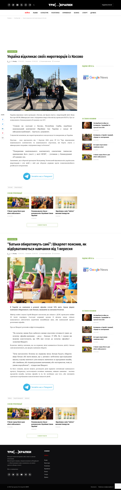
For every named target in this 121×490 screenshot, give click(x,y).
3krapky (15, 61)
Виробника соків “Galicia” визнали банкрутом (64, 212)
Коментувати (42, 225)
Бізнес (76, 13)
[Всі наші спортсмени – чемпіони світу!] (87, 147)
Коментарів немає (46, 61)
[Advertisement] (60, 34)
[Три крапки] (60, 5)
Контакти (93, 487)
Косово (10, 187)
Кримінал (67, 13)
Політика (55, 13)
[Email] (2, 137)
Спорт (84, 13)
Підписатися (107, 5)
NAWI (27, 487)
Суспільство (12, 51)
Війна (9, 398)
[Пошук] (34, 5)
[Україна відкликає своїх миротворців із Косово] (42, 88)
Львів (35, 13)
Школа (27, 398)
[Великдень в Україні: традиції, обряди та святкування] (87, 137)
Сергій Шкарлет (18, 398)
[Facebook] (2, 119)
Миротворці (18, 187)
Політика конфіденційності (106, 487)
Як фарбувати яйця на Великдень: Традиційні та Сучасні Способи (101, 125)
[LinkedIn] (2, 128)
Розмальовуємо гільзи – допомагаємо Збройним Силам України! (42, 213)
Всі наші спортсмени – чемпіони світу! (100, 146)
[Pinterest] (2, 133)
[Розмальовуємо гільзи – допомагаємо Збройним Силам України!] (42, 202)
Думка (93, 13)
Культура (44, 13)
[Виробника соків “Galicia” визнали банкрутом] (66, 202)
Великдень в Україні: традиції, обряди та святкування (103, 136)
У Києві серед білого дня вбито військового (16, 212)
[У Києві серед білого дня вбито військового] (18, 202)
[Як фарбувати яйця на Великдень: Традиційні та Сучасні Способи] (87, 125)
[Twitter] (2, 124)
